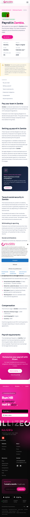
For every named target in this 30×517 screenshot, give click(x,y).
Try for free (6, 411)
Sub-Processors (12, 511)
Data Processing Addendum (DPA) (8, 512)
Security (4, 475)
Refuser (15, 264)
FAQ (3, 472)
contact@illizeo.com (21, 462)
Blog (3, 461)
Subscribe (21, 489)
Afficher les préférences (15, 269)
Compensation (6, 95)
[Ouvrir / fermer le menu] (27, 2)
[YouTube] (20, 466)
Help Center (5, 470)
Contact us (8, 187)
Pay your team (6, 82)
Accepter (15, 260)
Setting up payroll (7, 86)
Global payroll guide (17, 10)
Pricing (3, 449)
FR (24, 506)
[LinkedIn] (17, 466)
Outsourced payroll (6, 10)
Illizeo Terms (20, 509)
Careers (18, 446)
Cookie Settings (5, 511)
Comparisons (5, 467)
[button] (27, 244)
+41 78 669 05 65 (20, 460)
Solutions (4, 446)
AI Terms (26, 509)
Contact (18, 454)
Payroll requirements (8, 98)
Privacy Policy (4, 509)
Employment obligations (8, 92)
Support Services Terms (21, 512)
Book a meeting (14, 371)
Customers (19, 451)
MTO (18, 511)
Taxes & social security (8, 89)
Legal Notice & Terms (13, 509)
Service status (4, 514)
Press (17, 449)
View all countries (15, 375)
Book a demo (8, 415)
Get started (7, 37)
